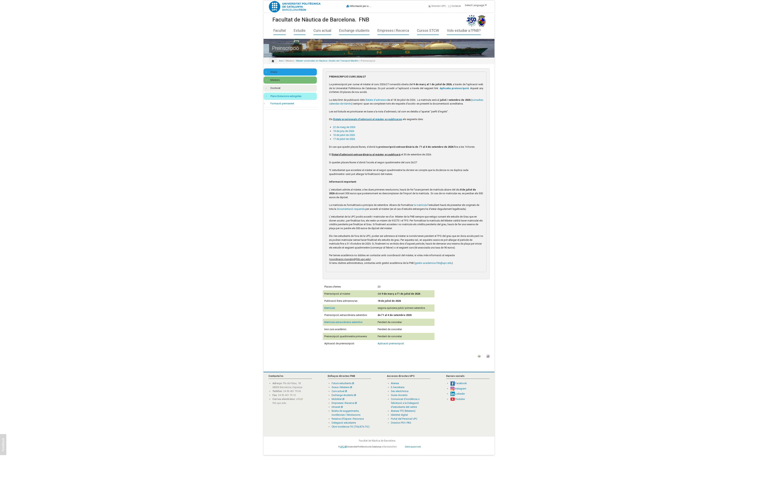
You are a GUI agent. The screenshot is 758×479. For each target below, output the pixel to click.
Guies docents (399, 395)
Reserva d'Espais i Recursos (348, 418)
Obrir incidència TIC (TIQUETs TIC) (351, 426)
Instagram (460, 388)
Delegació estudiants (344, 422)
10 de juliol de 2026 (344, 135)
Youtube (460, 399)
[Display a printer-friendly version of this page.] (479, 357)
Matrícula (329, 307)
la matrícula (420, 205)
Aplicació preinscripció (391, 343)
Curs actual (322, 31)
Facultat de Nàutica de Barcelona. (314, 19)
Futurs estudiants (342, 383)
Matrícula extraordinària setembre (343, 322)
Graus (273, 71)
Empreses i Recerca (393, 31)
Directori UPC (438, 6)
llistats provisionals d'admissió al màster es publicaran (367, 119)
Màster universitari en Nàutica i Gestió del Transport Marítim (327, 61)
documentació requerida (351, 208)
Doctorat (275, 88)
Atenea (395, 383)
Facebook (461, 383)
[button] (3, 444)
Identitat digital (399, 414)
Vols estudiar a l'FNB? (464, 31)
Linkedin (460, 393)
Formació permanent (282, 103)
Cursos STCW (428, 31)
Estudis (300, 31)
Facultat (279, 31)
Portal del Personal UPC (404, 418)
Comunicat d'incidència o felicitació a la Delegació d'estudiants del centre (405, 403)
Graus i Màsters (341, 387)
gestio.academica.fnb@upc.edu (433, 262)
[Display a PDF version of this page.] (488, 357)
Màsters (290, 61)
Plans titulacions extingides (285, 96)
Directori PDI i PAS (401, 422)
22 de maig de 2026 (344, 127)
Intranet (336, 406)
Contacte (456, 6)
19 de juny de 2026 (343, 131)
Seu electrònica (399, 391)
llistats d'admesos (376, 99)
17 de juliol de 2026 (344, 138)
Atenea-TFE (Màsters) (403, 410)
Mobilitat (337, 399)
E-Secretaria (397, 387)
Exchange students (354, 31)
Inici (281, 61)
